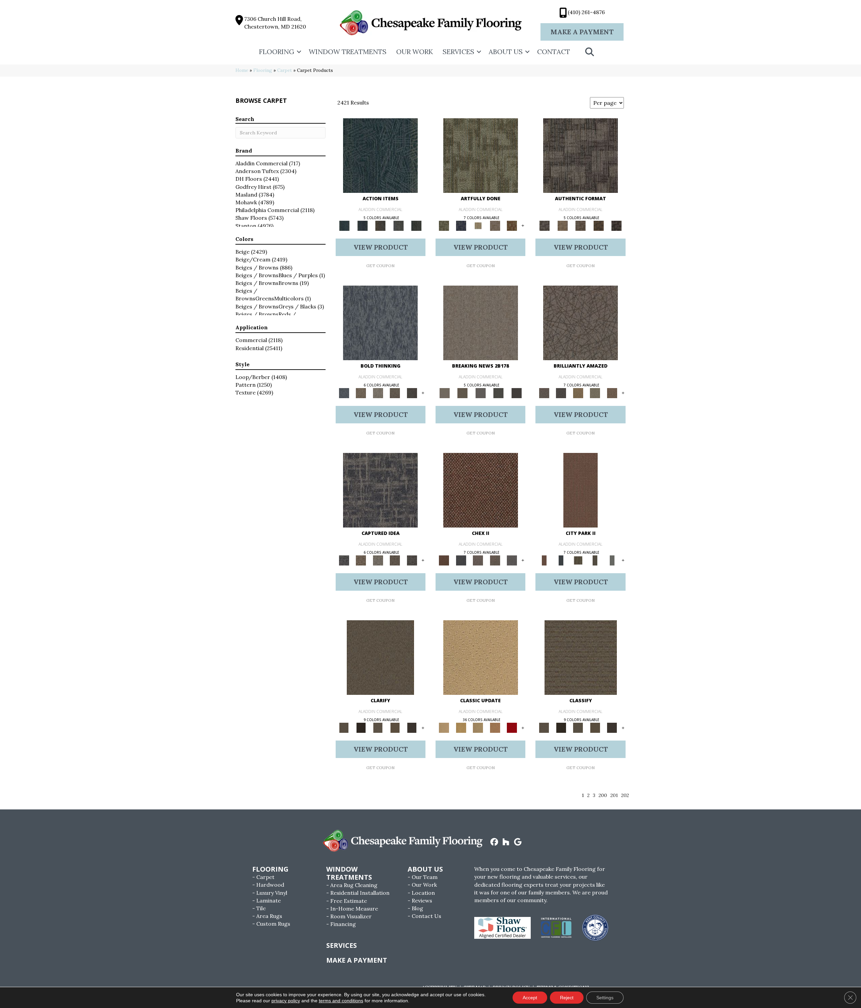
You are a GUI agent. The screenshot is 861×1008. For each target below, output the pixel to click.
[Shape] (380, 322)
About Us (506, 51)
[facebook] (494, 842)
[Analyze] (360, 727)
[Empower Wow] (595, 392)
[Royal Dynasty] (512, 727)
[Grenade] (360, 392)
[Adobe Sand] (480, 657)
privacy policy (285, 1000)
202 (625, 795)
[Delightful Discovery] (480, 155)
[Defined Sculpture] (562, 225)
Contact (553, 51)
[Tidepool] (380, 155)
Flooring (276, 51)
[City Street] (416, 225)
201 (614, 795)
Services (458, 51)
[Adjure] (411, 727)
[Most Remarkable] (460, 225)
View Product (380, 247)
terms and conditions (341, 1000)
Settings (604, 997)
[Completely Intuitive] (578, 392)
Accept (530, 997)
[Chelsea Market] (480, 490)
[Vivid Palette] (512, 225)
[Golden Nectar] (460, 727)
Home (241, 70)
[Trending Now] (480, 322)
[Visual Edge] (580, 155)
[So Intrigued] (580, 322)
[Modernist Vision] (478, 225)
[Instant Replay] (481, 392)
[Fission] (395, 392)
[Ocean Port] (362, 225)
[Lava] (377, 392)
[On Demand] (498, 392)
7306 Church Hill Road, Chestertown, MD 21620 (275, 22)
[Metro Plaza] (494, 560)
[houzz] (506, 842)
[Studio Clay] (494, 727)
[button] (299, 51)
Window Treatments (347, 51)
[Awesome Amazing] (494, 225)
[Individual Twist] (580, 225)
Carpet (284, 70)
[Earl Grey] (398, 225)
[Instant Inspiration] (612, 392)
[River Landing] (460, 560)
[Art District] (478, 560)
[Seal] (411, 392)
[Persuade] (395, 727)
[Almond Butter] (478, 727)
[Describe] (377, 727)
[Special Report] (462, 392)
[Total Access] (517, 392)
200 (603, 795)
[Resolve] (380, 657)
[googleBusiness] (518, 842)
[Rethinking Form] (599, 225)
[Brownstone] (380, 225)
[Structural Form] (616, 225)
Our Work (414, 51)
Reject (566, 997)
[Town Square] (512, 560)
